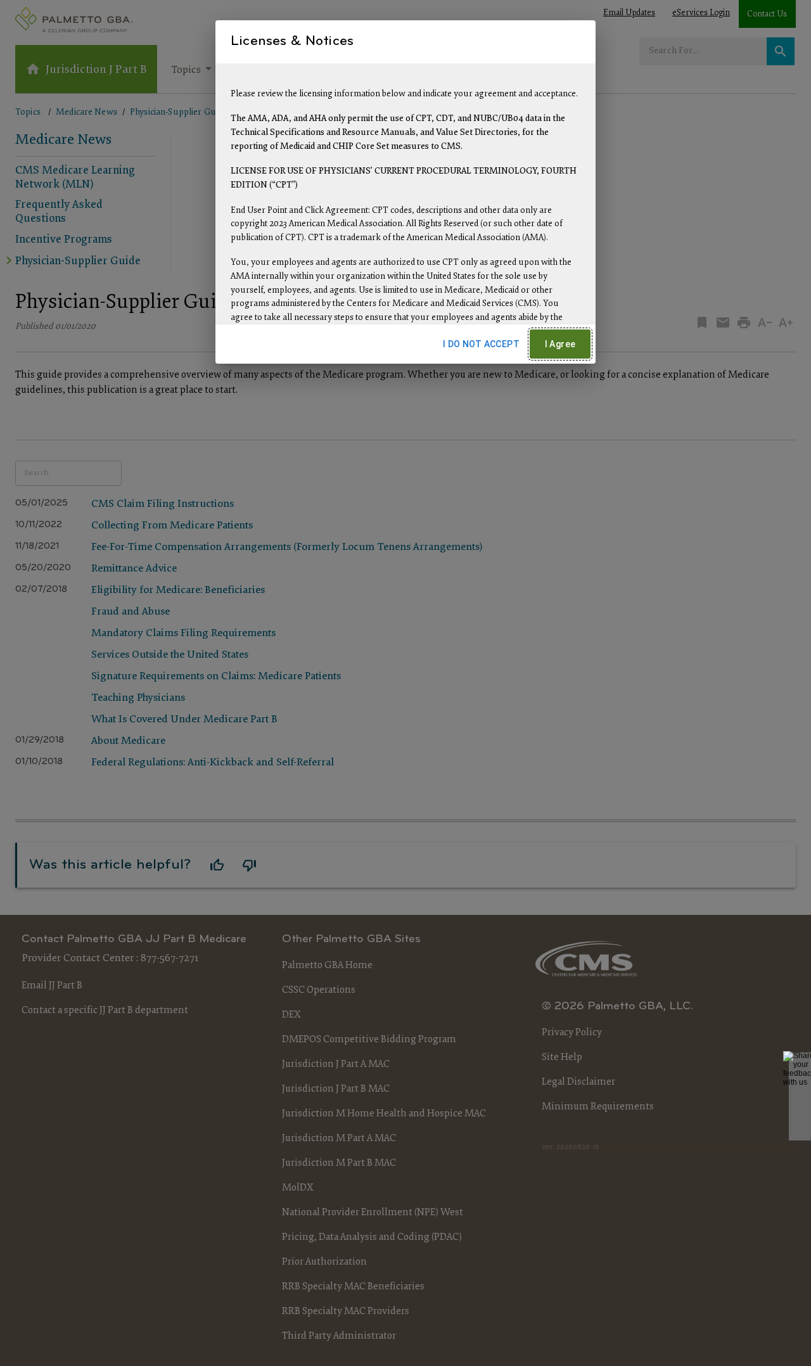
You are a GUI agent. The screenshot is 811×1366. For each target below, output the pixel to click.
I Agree (560, 344)
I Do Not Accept (481, 344)
